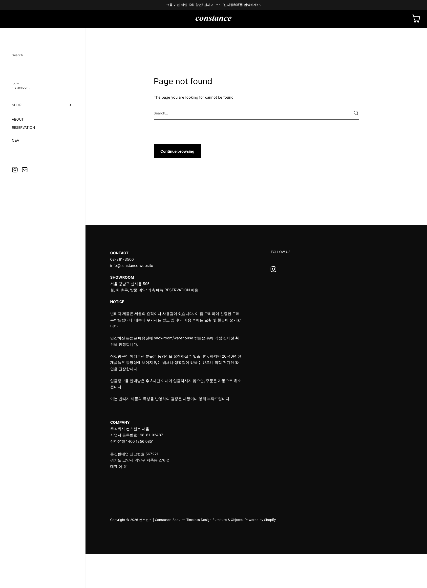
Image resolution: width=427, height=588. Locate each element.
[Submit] (356, 113)
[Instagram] (15, 170)
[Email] (25, 170)
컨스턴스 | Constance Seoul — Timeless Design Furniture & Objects (191, 520)
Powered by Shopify (260, 520)
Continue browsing (177, 151)
